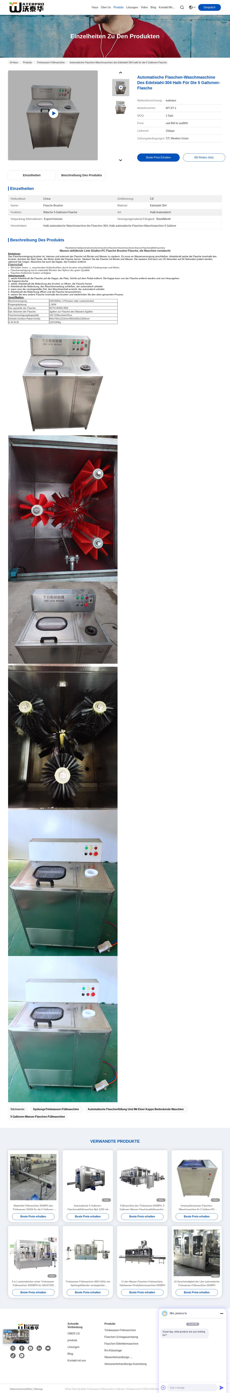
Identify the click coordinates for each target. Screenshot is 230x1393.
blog (153, 7)
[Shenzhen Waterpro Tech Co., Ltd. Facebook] (22, 1348)
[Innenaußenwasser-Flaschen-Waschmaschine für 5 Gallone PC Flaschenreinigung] (197, 1177)
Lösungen (73, 1347)
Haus (95, 7)
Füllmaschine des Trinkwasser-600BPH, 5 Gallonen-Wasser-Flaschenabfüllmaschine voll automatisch (142, 1207)
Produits (27, 62)
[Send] (221, 1387)
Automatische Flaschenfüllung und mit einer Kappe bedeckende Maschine (136, 1109)
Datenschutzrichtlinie (21, 1389)
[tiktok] (13, 1356)
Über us (106, 7)
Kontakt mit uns (77, 1360)
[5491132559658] (22, 1356)
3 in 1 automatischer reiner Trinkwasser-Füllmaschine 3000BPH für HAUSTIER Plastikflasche (33, 1283)
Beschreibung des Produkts (81, 175)
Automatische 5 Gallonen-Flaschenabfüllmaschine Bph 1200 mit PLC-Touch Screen (88, 1207)
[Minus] (222, 1313)
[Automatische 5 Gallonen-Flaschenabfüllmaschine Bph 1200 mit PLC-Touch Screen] (88, 1177)
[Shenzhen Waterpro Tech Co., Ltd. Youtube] (48, 1348)
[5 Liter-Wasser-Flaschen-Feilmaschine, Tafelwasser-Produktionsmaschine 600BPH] (142, 1253)
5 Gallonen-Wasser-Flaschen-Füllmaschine (37, 1116)
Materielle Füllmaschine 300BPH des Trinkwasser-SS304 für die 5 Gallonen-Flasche (33, 1207)
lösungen (132, 7)
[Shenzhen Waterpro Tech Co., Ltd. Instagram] (30, 1348)
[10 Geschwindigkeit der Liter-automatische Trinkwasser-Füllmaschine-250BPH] (197, 1253)
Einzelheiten (32, 175)
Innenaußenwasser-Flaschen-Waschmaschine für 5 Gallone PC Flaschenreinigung (197, 1207)
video (144, 7)
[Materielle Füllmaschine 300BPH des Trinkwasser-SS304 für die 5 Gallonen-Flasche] (33, 1177)
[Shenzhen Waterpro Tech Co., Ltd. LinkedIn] (39, 1348)
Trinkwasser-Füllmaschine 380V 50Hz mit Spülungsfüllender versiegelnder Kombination (88, 1283)
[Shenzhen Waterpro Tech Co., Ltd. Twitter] (13, 1348)
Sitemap (38, 1389)
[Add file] (163, 1387)
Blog (70, 1353)
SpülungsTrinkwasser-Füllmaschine (56, 1109)
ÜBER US (74, 1333)
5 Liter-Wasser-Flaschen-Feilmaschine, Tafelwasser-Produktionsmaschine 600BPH (142, 1283)
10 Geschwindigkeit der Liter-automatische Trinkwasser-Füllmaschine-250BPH (196, 1283)
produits (118, 7)
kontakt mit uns (167, 7)
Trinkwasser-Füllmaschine (51, 62)
